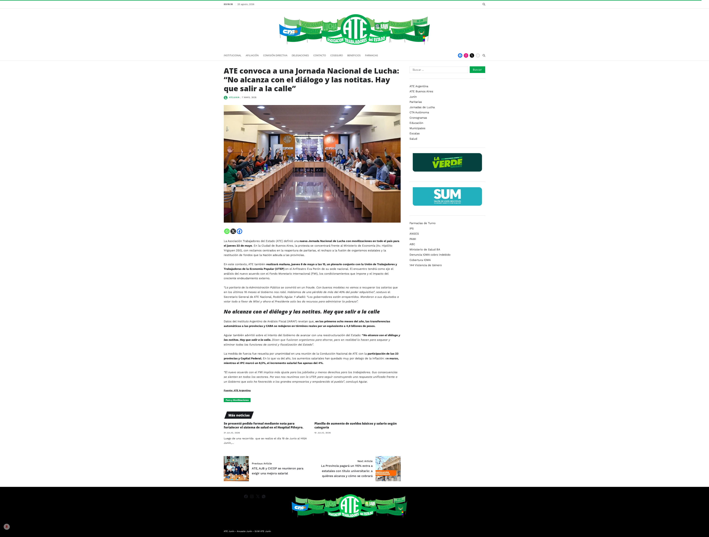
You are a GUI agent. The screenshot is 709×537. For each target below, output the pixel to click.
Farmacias (371, 55)
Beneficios (354, 55)
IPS (412, 228)
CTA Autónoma (419, 112)
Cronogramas (418, 117)
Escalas (415, 133)
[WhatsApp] (478, 55)
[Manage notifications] (7, 527)
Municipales (417, 128)
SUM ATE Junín (263, 531)
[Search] (484, 4)
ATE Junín (229, 531)
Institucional (232, 55)
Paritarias (416, 102)
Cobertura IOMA (420, 260)
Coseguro (336, 55)
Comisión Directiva (275, 55)
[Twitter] (472, 55)
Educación (416, 123)
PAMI (413, 239)
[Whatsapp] (227, 231)
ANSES (414, 233)
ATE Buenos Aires (421, 91)
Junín (413, 96)
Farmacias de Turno (423, 223)
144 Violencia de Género (426, 265)
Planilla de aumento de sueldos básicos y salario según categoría (355, 425)
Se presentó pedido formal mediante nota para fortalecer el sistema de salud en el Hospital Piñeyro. (263, 425)
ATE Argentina (419, 86)
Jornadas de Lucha (422, 107)
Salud (413, 138)
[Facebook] (460, 55)
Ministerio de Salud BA (425, 249)
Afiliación (252, 55)
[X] (233, 231)
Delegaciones (300, 55)
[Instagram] (466, 55)
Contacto (319, 55)
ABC (412, 244)
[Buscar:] (438, 70)
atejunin (234, 97)
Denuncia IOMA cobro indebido (430, 254)
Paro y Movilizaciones (237, 400)
